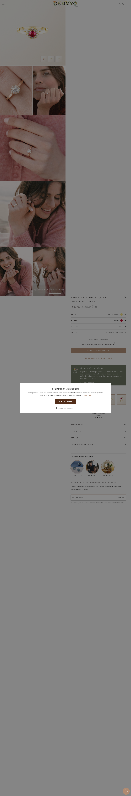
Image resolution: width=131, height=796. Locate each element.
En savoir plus (86, 395)
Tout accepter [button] (65, 401)
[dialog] (65, 398)
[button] (65, 408)
